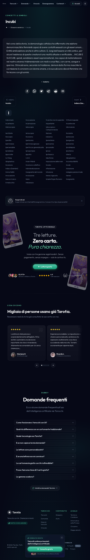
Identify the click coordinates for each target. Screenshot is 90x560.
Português (70, 546)
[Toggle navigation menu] (85, 3)
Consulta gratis (46, 549)
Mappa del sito (76, 530)
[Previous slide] (37, 365)
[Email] (62, 91)
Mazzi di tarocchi (44, 523)
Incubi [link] (29, 27)
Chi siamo (74, 526)
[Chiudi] (61, 537)
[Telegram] (48, 91)
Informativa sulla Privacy (75, 522)
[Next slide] (53, 365)
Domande (44, 519)
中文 (66, 549)
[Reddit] (55, 91)
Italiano (78, 546)
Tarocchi (44, 515)
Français (72, 549)
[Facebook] (27, 91)
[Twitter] (41, 91)
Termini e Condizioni (74, 516)
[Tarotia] (4, 3)
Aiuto (57, 519)
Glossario (59, 515)
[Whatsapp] (34, 91)
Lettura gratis (46, 267)
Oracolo (44, 528)
